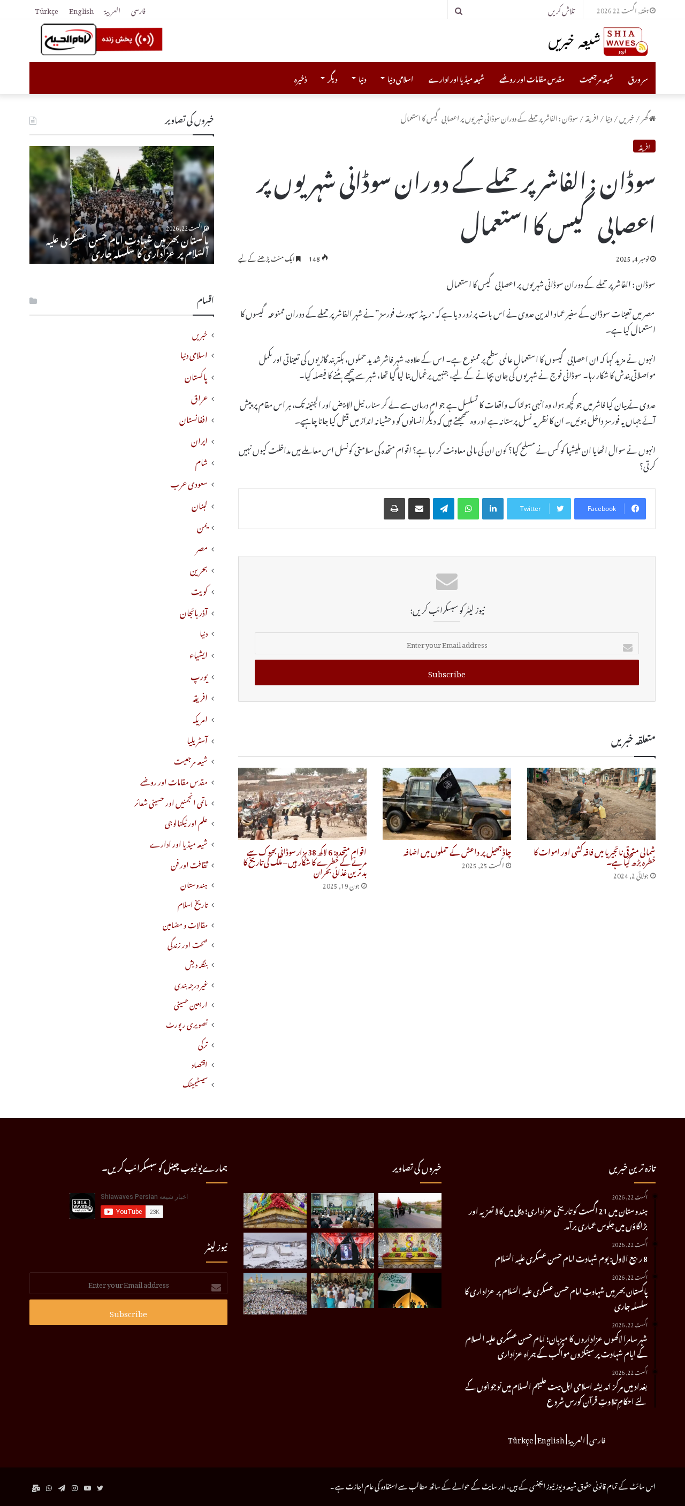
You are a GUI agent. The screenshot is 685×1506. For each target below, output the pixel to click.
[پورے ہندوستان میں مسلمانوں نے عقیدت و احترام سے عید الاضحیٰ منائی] (342, 1291)
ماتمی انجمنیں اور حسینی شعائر (171, 801)
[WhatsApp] (468, 508)
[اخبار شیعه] (578, 42)
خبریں (626, 117)
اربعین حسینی (191, 1003)
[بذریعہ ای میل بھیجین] (419, 508)
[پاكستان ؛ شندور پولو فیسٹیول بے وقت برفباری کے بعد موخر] (275, 1250)
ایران (199, 439)
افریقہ (591, 117)
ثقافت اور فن (189, 864)
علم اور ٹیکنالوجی (186, 822)
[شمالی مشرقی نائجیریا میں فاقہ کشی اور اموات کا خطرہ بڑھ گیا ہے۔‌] (591, 804)
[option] (121, 205)
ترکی (203, 1043)
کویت (199, 590)
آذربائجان (194, 611)
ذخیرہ (300, 78)
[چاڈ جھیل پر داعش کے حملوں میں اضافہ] (447, 804)
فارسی (138, 9)
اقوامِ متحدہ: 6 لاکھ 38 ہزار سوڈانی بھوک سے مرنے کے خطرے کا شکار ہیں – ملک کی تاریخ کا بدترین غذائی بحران (305, 860)
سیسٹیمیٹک (195, 1083)
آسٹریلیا (197, 739)
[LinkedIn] (493, 508)
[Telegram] (443, 508)
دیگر (332, 78)
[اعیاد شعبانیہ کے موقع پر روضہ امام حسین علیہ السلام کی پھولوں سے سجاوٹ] (410, 1250)
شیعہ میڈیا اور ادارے (456, 78)
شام (201, 461)
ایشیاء (198, 653)
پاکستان (196, 375)
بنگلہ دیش (196, 963)
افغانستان (193, 418)
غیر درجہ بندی (191, 983)
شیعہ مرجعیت (596, 78)
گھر (645, 117)
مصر (202, 547)
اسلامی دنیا (400, 78)
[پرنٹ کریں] (394, 508)
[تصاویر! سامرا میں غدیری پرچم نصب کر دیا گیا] (410, 1291)
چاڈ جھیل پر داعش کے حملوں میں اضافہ (457, 850)
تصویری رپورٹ (187, 1023)
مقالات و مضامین (185, 923)
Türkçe (46, 9)
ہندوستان (194, 883)
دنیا (362, 78)
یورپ (199, 675)
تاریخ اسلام (193, 903)
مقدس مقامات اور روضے (532, 78)
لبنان (200, 504)
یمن (202, 525)
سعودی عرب (189, 482)
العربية (112, 9)
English (81, 9)
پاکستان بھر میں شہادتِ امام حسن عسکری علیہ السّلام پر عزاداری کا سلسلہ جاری (127, 245)
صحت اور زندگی (188, 943)
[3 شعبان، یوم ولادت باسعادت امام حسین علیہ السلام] (275, 1211)
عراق (199, 396)
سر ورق (638, 78)
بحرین (199, 568)
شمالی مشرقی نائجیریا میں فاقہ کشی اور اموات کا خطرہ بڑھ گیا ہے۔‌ (595, 855)
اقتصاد (200, 1063)
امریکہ (200, 717)
